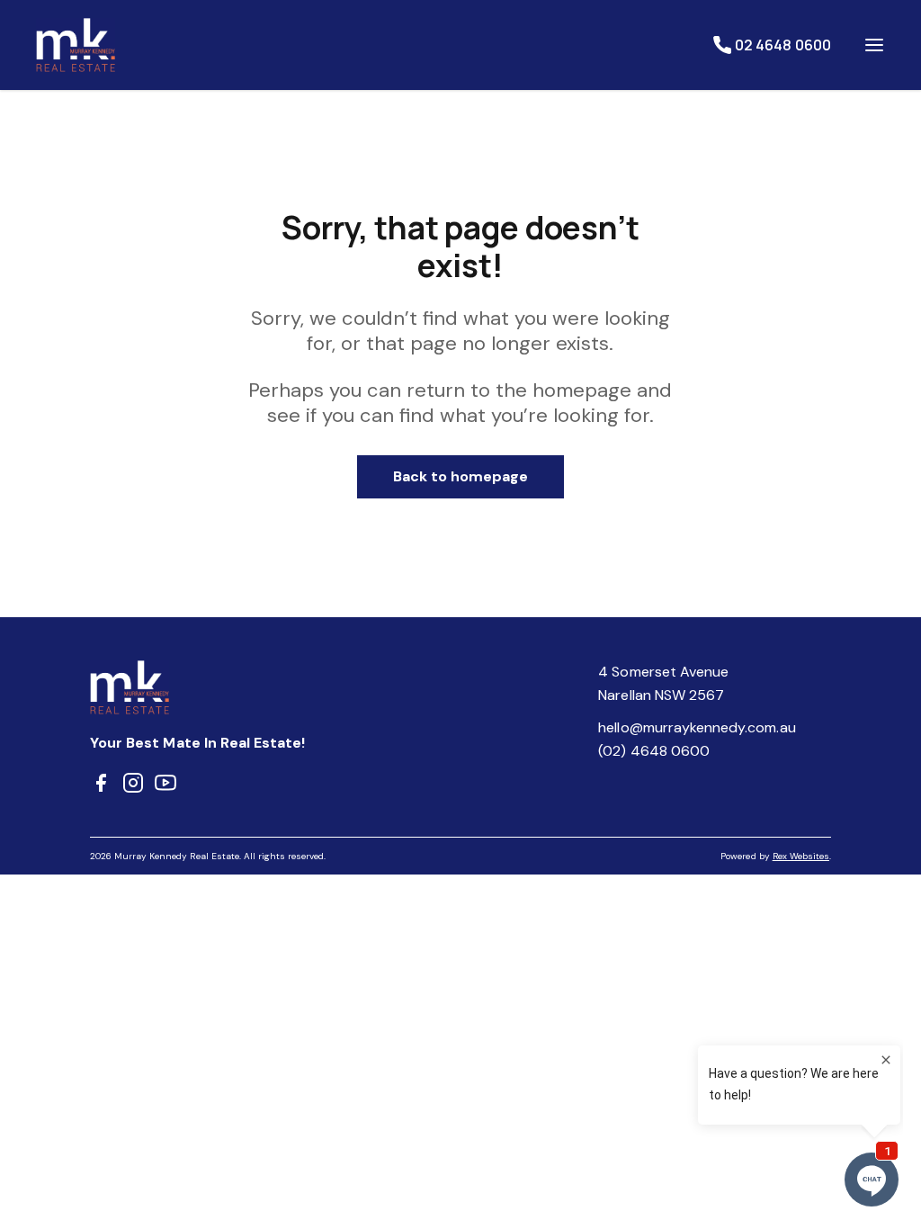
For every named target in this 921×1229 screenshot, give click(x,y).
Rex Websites (801, 856)
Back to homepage (461, 476)
